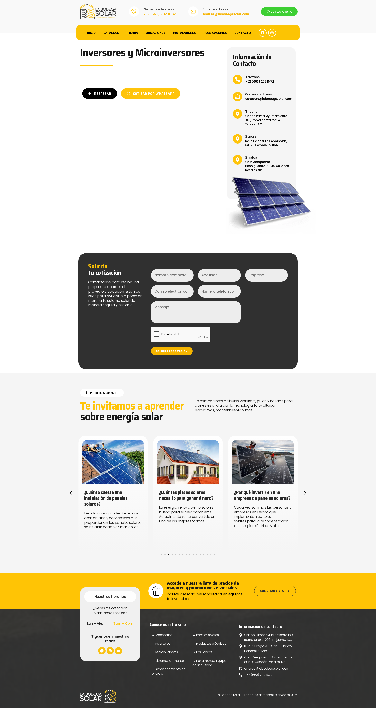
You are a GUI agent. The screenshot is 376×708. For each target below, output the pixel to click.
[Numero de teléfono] (134, 11)
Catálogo (111, 32)
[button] (71, 492)
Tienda (132, 32)
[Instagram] (272, 33)
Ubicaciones (155, 32)
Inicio (91, 32)
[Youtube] (118, 650)
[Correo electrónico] (193, 11)
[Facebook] (263, 33)
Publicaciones (215, 32)
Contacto (243, 32)
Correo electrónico (216, 9)
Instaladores (184, 32)
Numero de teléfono (159, 9)
